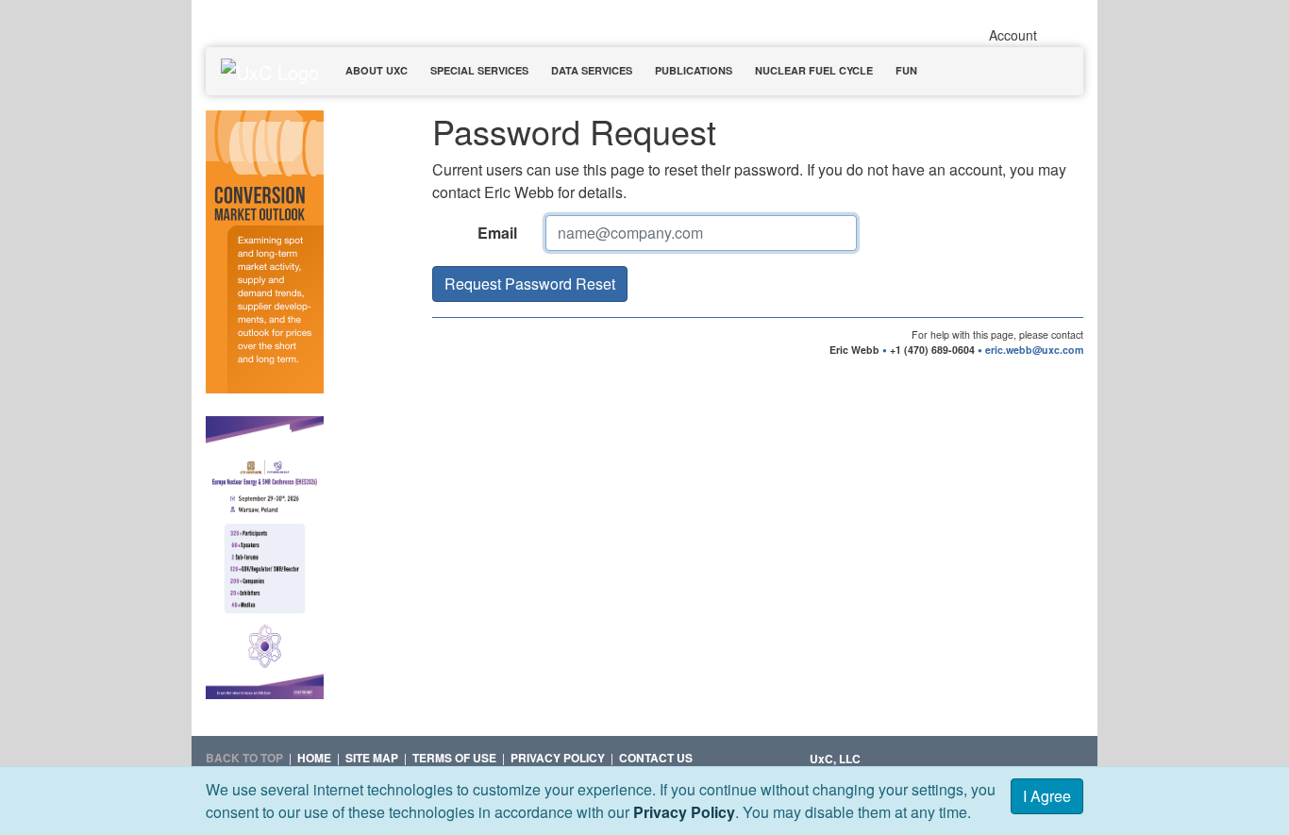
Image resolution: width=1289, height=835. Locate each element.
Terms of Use (454, 757)
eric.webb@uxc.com (1034, 349)
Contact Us (656, 757)
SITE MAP (371, 757)
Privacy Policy (684, 812)
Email (497, 232)
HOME (314, 757)
